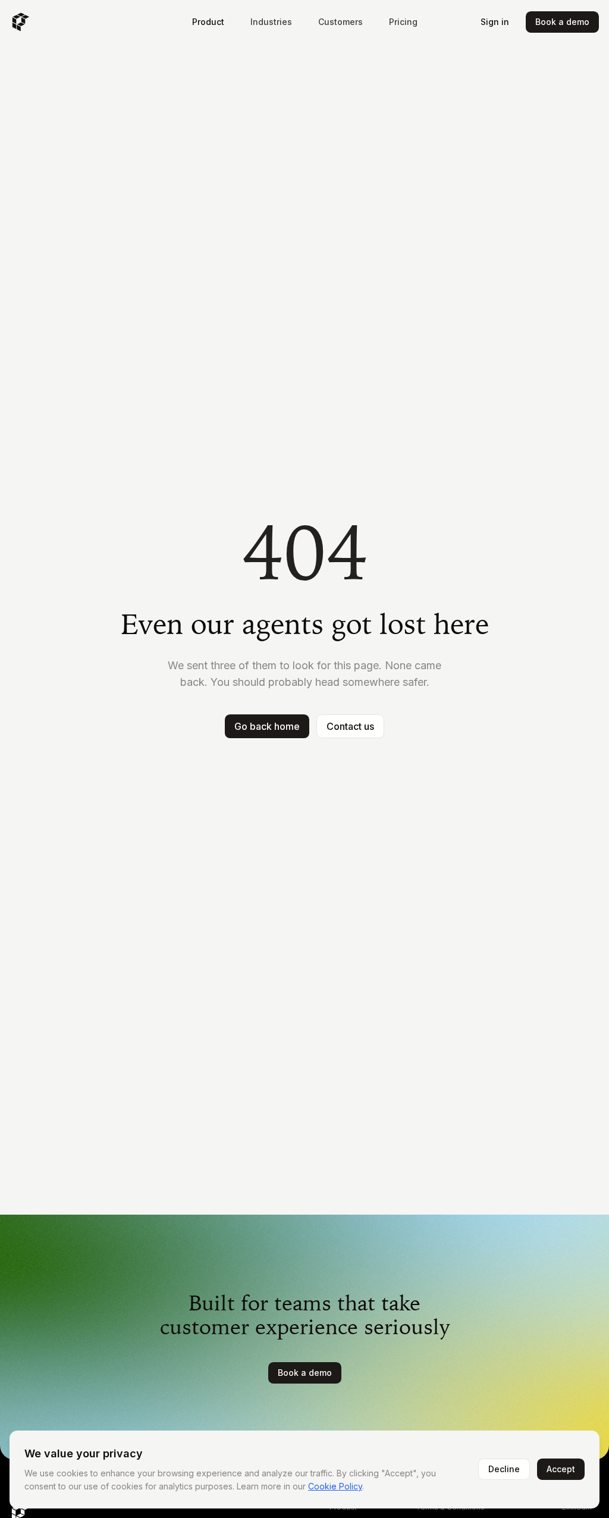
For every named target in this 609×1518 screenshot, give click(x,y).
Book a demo (562, 22)
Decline (504, 1469)
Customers (340, 22)
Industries (271, 22)
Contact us (350, 726)
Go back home (267, 726)
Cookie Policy (335, 1486)
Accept (561, 1469)
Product (208, 22)
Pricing (403, 22)
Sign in (495, 22)
